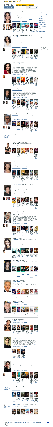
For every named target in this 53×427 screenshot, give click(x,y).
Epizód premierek (42, 13)
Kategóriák (41, 18)
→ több (30, 19)
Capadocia (9, 5)
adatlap (10, 7)
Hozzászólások (42, 31)
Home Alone (41, 41)
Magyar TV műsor (43, 24)
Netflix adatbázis (42, 26)
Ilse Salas (14, 361)
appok (40, 422)
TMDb (14, 31)
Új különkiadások (42, 22)
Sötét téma (43, 37)
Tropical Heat (41, 43)
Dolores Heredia (16, 63)
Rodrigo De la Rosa (17, 338)
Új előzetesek (42, 20)
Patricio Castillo (16, 281)
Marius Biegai (15, 302)
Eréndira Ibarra (16, 239)
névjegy (9, 422)
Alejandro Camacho (17, 184)
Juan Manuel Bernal (17, 90)
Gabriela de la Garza (17, 261)
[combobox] (44, 5)
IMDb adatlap (24, 21)
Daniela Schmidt (16, 320)
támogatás (44, 422)
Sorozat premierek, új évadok (43, 15)
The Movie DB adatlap (16, 21)
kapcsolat (24, 422)
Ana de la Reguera (16, 12)
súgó (15, 422)
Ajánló (40, 28)
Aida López (15, 163)
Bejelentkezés (42, 8)
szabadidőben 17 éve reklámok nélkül (44, 48)
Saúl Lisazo (15, 115)
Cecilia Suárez (15, 36)
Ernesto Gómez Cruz (17, 213)
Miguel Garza (15, 404)
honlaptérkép (19, 422)
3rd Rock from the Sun (43, 42)
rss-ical (36, 422)
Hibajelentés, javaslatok (41, 34)
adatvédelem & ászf (31, 422)
